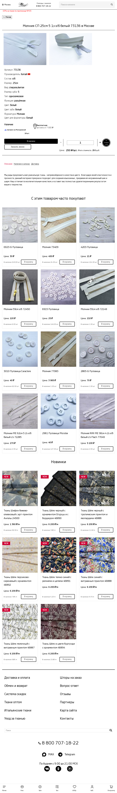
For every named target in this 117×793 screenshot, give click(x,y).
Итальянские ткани (17, 710)
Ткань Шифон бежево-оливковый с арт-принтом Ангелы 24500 (18, 514)
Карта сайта (68, 710)
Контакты (67, 718)
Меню (4, 790)
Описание (8, 164)
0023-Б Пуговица (13, 247)
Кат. (57, 790)
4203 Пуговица (89, 247)
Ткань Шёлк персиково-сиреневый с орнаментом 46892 (17, 581)
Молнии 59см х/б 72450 (17, 309)
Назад (8, 17)
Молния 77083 (50, 371)
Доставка (35, 164)
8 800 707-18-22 (60, 743)
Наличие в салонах (22, 164)
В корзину (28, 262)
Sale (40, 790)
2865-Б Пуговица (90, 371)
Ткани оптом (13, 702)
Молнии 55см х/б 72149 (94, 309)
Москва (7, 5)
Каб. (92, 790)
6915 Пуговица (50, 309)
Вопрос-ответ (69, 685)
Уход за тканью (14, 718)
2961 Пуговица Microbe (55, 433)
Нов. (22, 790)
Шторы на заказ (71, 677)
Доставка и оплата (17, 677)
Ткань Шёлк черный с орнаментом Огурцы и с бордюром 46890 (55, 514)
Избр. (74, 790)
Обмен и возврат (16, 685)
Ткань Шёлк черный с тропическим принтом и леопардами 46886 (94, 514)
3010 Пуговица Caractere (17, 371)
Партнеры (67, 702)
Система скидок (15, 694)
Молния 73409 (50, 247)
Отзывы (65, 694)
